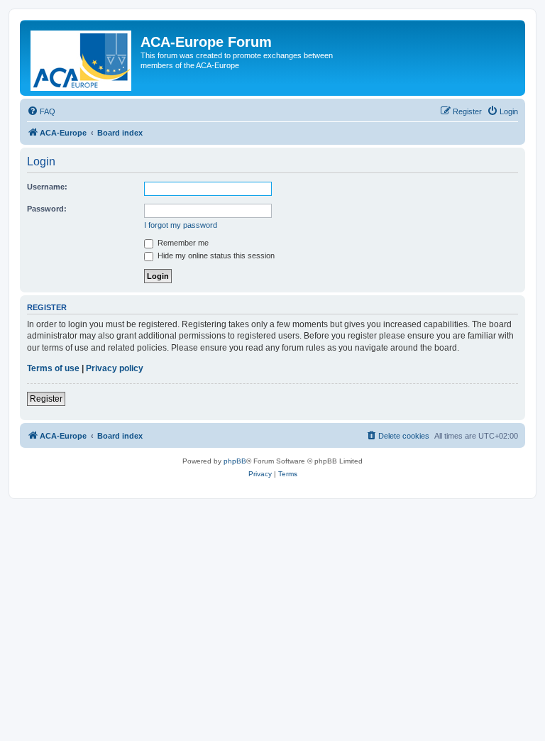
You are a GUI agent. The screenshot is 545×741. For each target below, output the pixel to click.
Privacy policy (114, 368)
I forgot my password (180, 225)
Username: (47, 186)
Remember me (182, 242)
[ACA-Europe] (82, 57)
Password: (47, 208)
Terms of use (53, 368)
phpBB (235, 461)
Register (46, 399)
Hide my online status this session (215, 255)
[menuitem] (41, 111)
